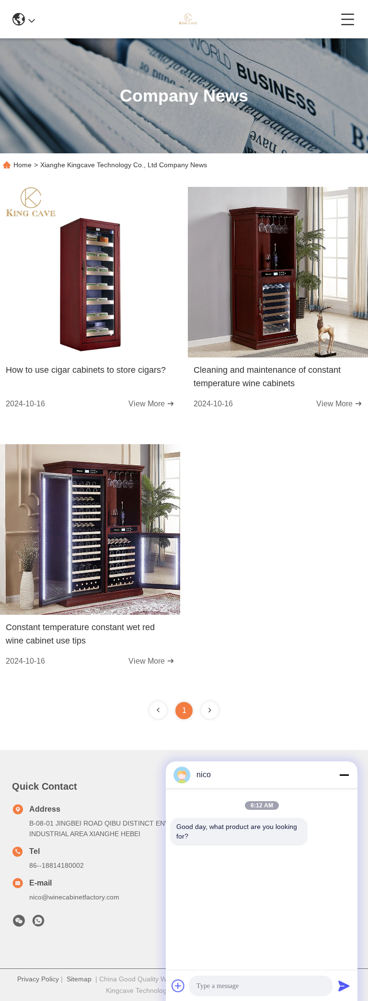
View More (147, 404)
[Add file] (178, 985)
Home (22, 165)
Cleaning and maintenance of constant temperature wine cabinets (267, 376)
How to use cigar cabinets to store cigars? (86, 370)
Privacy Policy (38, 979)
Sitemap (79, 979)
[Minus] (344, 775)
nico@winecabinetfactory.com (74, 897)
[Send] (344, 985)
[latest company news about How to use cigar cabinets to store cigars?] (90, 355)
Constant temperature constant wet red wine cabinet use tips (80, 633)
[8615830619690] (38, 923)
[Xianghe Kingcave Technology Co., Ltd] (188, 19)
